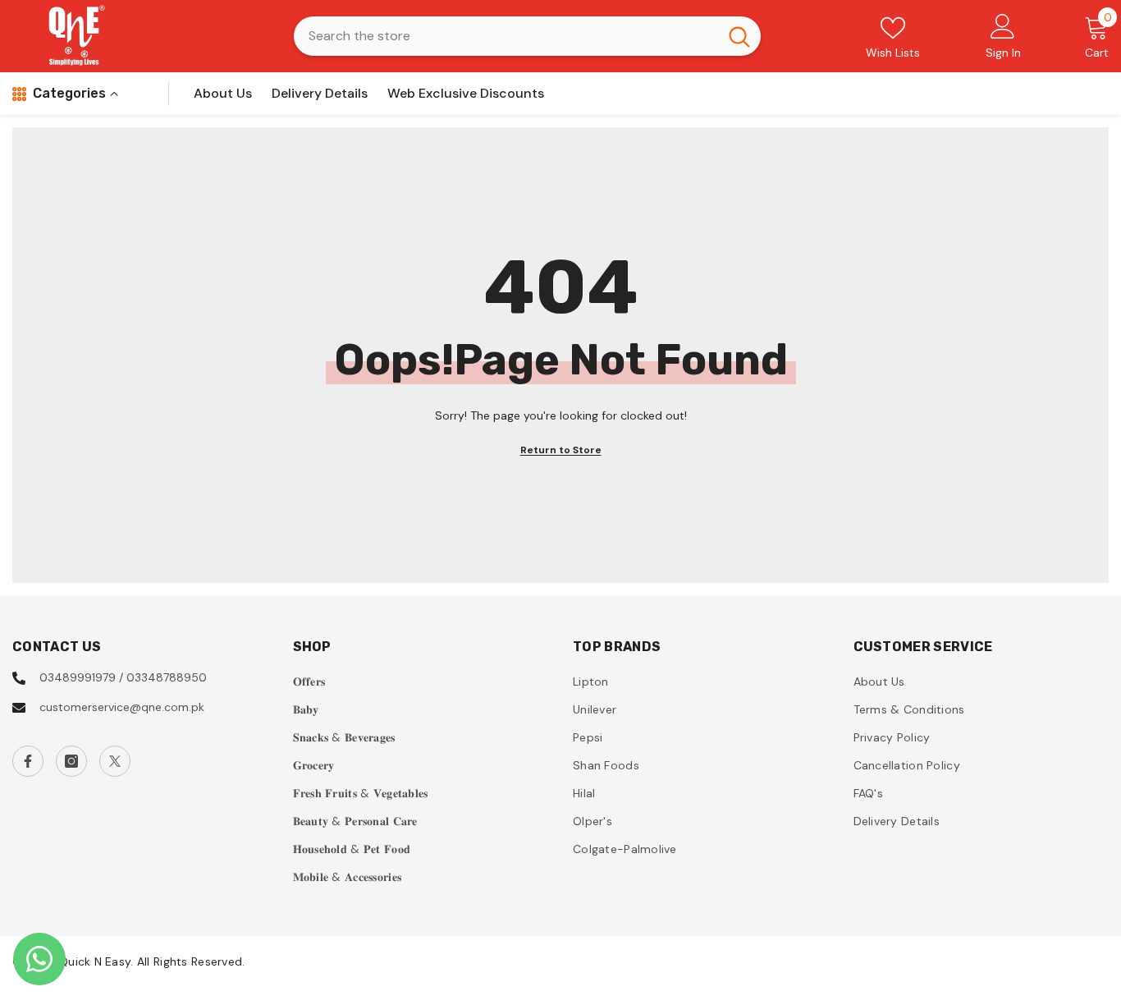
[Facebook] (27, 761)
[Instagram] (71, 761)
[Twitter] (114, 761)
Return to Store (561, 450)
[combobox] (506, 36)
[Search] (527, 36)
